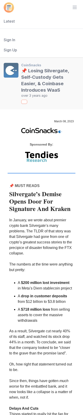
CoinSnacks (31, 65)
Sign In (9, 40)
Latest (9, 21)
